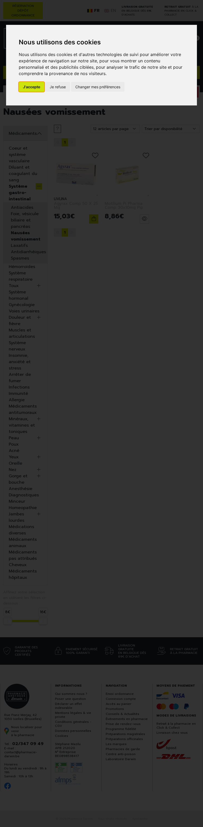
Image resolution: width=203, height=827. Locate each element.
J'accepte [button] (31, 87)
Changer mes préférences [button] (97, 87)
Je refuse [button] (58, 87)
